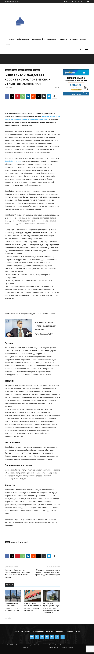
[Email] (38, 96)
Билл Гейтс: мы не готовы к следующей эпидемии (45, 326)
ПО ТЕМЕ (9, 585)
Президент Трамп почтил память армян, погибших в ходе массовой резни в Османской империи (17, 573)
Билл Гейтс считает (13, 161)
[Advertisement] (65, 20)
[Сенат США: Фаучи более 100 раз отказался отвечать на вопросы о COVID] (13, 595)
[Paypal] (75, 1)
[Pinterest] (17, 96)
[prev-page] (6, 617)
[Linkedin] (28, 96)
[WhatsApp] (22, 96)
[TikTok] (81, 1)
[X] (85, 1)
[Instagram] (72, 1)
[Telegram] (78, 1)
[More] (54, 96)
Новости (21, 70)
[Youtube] (88, 1)
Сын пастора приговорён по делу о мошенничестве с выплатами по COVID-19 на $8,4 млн (51, 608)
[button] (80, 50)
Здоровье (8, 70)
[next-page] (9, 617)
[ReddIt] (33, 96)
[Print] (43, 96)
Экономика (28, 70)
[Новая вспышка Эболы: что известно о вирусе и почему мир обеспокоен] (32, 595)
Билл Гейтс (22, 542)
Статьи (15, 70)
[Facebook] (69, 1)
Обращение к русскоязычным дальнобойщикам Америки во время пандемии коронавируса (47, 572)
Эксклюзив (36, 70)
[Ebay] (66, 1)
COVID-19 (14, 542)
